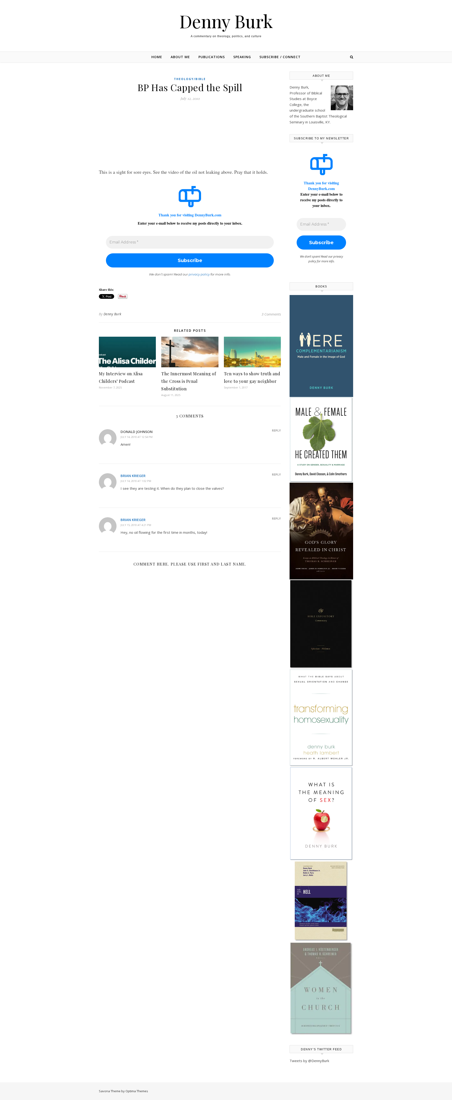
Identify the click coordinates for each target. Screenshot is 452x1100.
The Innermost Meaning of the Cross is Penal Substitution (188, 381)
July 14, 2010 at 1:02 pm (136, 481)
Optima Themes (136, 1091)
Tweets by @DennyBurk (309, 1060)
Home (156, 57)
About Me (180, 57)
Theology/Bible (190, 79)
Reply (276, 430)
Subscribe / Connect (280, 57)
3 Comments (271, 314)
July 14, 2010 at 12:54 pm (137, 437)
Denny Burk (226, 21)
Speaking (242, 57)
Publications (211, 57)
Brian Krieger (133, 475)
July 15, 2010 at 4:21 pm (136, 525)
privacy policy (199, 274)
